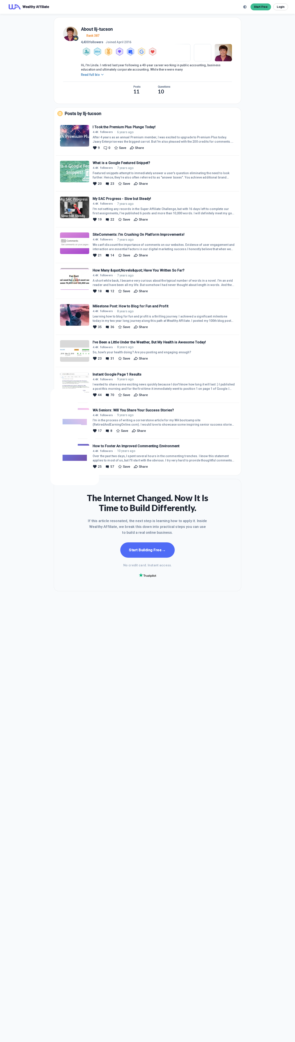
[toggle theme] (244, 6)
